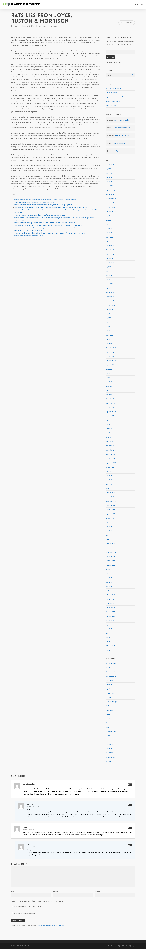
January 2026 (110, 194)
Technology (109, 744)
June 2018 (109, 578)
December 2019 (111, 501)
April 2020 (109, 484)
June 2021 (109, 424)
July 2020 (109, 471)
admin (16, 26)
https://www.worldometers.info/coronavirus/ (28, 236)
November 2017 (111, 608)
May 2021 (109, 429)
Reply (129, 784)
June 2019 (109, 527)
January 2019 (110, 548)
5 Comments (128, 22)
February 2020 (110, 493)
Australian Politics (45, 26)
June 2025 (109, 224)
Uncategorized (110, 757)
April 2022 (109, 382)
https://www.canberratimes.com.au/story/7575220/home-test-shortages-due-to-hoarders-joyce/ (45, 199)
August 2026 (110, 165)
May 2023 (109, 326)
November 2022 (111, 352)
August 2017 (110, 620)
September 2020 (111, 463)
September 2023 (111, 309)
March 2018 (109, 590)
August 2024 (110, 263)
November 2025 (111, 203)
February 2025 (110, 241)
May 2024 (109, 275)
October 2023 (110, 305)
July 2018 (109, 573)
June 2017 (109, 629)
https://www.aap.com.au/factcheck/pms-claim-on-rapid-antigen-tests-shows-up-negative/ (43, 205)
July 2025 (109, 220)
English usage (110, 689)
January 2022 (110, 395)
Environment (110, 693)
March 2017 (109, 642)
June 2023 (109, 322)
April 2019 (109, 535)
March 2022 (109, 386)
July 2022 (109, 369)
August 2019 (110, 518)
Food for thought (111, 702)
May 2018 (109, 582)
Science (108, 736)
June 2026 (109, 173)
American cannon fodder (114, 88)
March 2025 (109, 237)
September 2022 (111, 360)
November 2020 (111, 454)
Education (109, 684)
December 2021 (111, 399)
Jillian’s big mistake (120, 143)
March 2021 (109, 437)
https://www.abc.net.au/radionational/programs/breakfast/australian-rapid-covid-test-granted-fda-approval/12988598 (51, 207)
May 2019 (109, 531)
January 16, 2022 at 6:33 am (30, 786)
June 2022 (109, 373)
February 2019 (110, 544)
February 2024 (110, 288)
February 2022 (110, 390)
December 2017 (111, 603)
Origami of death (111, 93)
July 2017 (109, 625)
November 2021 (111, 403)
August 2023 (110, 314)
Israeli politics (110, 710)
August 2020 (110, 467)
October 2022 (110, 356)
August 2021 (110, 416)
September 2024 (111, 258)
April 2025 (109, 233)
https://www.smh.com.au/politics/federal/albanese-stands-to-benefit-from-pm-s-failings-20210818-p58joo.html (50, 233)
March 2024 (109, 284)
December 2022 (111, 348)
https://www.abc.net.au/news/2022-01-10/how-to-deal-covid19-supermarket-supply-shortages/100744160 (48, 225)
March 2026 (109, 186)
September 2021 (111, 412)
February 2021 (110, 441)
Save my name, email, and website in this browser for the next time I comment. (38, 901)
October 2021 (110, 407)
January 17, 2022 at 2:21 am (34, 847)
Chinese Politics (111, 676)
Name (13, 892)
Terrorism (109, 748)
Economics (109, 680)
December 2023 (111, 297)
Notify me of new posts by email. (24, 913)
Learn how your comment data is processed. (51, 926)
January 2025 (110, 245)
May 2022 (109, 378)
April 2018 (109, 586)
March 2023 (109, 335)
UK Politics (109, 753)
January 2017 (110, 650)
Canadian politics (111, 672)
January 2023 (110, 343)
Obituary (108, 723)
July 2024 (109, 267)
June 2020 (109, 475)
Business (109, 667)
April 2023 (109, 331)
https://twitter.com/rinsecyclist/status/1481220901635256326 (34, 202)
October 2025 (110, 207)
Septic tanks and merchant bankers (117, 97)
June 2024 (109, 271)
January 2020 (110, 497)
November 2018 (111, 556)
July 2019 (109, 522)
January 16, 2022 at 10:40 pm (30, 829)
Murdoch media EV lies (113, 101)
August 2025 (110, 216)
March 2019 (109, 539)
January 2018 (110, 599)
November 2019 (111, 505)
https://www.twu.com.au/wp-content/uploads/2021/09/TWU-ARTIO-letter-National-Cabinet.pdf (44, 223)
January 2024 (110, 292)
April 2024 (109, 280)
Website (97, 892)
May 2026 (109, 177)
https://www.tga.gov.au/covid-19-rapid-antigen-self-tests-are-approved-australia (39, 215)
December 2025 (111, 199)
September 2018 (111, 565)
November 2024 (111, 254)
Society (108, 740)
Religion (108, 727)
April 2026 (109, 182)
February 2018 (110, 595)
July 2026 (109, 169)
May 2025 (109, 228)
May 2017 (109, 633)
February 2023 (110, 339)
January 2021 (110, 446)
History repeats (111, 105)
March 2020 (109, 488)
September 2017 (111, 616)
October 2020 (110, 458)
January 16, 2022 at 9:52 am (34, 806)
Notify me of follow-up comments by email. (28, 906)
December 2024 (111, 250)
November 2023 (111, 301)
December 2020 (111, 450)
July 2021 (109, 420)
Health (108, 706)
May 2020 (109, 480)
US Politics (109, 761)
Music (108, 719)
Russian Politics (111, 731)
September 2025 (111, 211)
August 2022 (110, 365)
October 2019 (110, 510)
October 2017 (110, 612)
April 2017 (109, 637)
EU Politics (109, 697)
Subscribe (110, 57)
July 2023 (109, 318)
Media (55, 26)
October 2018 (110, 561)
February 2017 (110, 646)
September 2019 (111, 514)
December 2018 (111, 552)
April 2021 (109, 433)
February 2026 (110, 190)
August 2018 (110, 569)
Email (55, 892)
